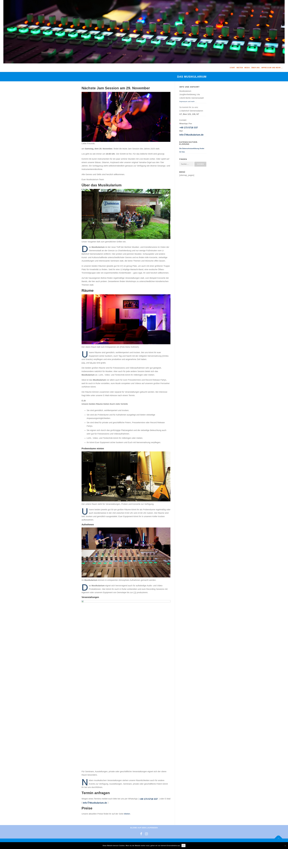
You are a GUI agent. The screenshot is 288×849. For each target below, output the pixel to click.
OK (183, 845)
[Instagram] (146, 834)
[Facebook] (141, 834)
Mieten (240, 67)
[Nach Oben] (278, 838)
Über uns (255, 67)
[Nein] (285, 846)
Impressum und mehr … (272, 67)
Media (247, 67)
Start (232, 67)
